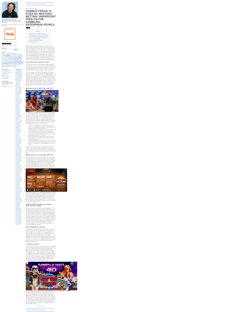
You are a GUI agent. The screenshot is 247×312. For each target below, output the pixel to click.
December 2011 (17, 131)
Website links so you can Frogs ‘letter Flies (38, 36)
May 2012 (16, 127)
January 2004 (17, 209)
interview (9, 57)
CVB (20, 55)
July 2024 (17, 82)
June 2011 (17, 134)
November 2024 (18, 78)
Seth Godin (4, 74)
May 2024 (16, 84)
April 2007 (17, 175)
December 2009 (18, 149)
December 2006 (18, 177)
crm (11, 55)
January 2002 (17, 217)
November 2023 (18, 90)
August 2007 (17, 171)
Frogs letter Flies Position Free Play (37, 33)
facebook (19, 56)
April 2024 (17, 85)
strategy (5, 64)
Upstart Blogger (8, 86)
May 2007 (16, 174)
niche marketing (5, 58)
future (3, 57)
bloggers (8, 53)
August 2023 (17, 93)
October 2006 (17, 179)
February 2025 (17, 75)
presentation (15, 60)
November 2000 (18, 220)
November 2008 (18, 158)
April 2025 (17, 73)
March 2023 (17, 98)
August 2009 (17, 153)
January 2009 (17, 156)
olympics (19, 58)
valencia (18, 65)
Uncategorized (32, 8)
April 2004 (17, 206)
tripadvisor (10, 65)
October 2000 (17, 221)
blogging (13, 53)
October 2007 (17, 169)
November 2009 (18, 150)
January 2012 (17, 130)
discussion (4, 56)
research (8, 61)
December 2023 (18, 89)
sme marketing (7, 62)
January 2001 (17, 218)
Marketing (18, 57)
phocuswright (9, 60)
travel (4, 65)
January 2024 (17, 88)
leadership (13, 57)
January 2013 (17, 125)
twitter (14, 65)
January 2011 (17, 138)
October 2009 (17, 151)
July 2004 (17, 203)
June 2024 (17, 83)
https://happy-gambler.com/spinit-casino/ (38, 50)
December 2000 (18, 219)
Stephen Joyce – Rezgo (6, 75)
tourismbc (15, 63)
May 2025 (16, 72)
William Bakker (29, 26)
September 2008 (18, 160)
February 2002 (17, 216)
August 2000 (17, 223)
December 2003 (18, 210)
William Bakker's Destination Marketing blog (11, 21)
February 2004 (17, 208)
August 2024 (17, 81)
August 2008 (17, 161)
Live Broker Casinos (33, 41)
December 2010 (18, 139)
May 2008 (16, 162)
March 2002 (17, 215)
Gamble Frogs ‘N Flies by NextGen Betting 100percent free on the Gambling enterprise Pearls (41, 18)
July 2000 (17, 224)
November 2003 (18, 211)
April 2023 (17, 97)
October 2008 (17, 159)
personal (4, 60)
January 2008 (17, 166)
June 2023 (17, 95)
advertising (4, 53)
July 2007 (17, 172)
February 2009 (17, 155)
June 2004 (17, 204)
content (9, 55)
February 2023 (17, 99)
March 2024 (17, 86)
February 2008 (17, 165)
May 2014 (16, 118)
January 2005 (17, 199)
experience (15, 56)
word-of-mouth (13, 66)
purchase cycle (4, 61)
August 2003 (17, 214)
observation (12, 58)
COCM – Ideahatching (5, 71)
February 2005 (17, 198)
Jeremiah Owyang (5, 73)
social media (17, 62)
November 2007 (18, 168)
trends (7, 65)
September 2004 (18, 202)
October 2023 (17, 91)
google (5, 57)
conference (4, 55)
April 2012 (17, 128)
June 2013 (17, 123)
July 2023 (17, 94)
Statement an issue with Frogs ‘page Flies (38, 35)
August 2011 (17, 132)
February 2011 (17, 137)
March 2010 (17, 146)
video (3, 66)
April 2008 (17, 163)
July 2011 (16, 133)
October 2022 (17, 101)
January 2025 (17, 76)
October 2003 (17, 212)
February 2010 (17, 147)
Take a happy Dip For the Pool (36, 40)
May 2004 (16, 205)
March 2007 (17, 176)
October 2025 (17, 70)
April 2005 (17, 196)
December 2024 (18, 77)
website (8, 66)
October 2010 (17, 141)
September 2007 (18, 170)
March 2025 (17, 74)
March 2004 (17, 207)
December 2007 (18, 167)
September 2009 (18, 152)
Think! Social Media (5, 76)
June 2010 (17, 145)
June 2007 (17, 173)
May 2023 (16, 96)
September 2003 (18, 213)
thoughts (10, 63)
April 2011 (17, 136)
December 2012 (18, 126)
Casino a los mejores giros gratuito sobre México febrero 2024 (40, 5)
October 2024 (17, 79)
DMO (8, 56)
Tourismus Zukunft (5, 77)
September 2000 (18, 222)
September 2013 (18, 121)
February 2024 (17, 87)
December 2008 (18, 157)
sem (11, 61)
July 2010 (17, 144)
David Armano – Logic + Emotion (7, 72)
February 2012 (17, 129)
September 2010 (18, 142)
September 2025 (18, 71)
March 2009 (17, 154)
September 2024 (18, 80)
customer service (15, 55)
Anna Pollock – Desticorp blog (7, 70)
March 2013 (17, 124)
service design (18, 61)
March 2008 (17, 164)
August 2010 (17, 143)
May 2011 (16, 135)
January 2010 (17, 148)
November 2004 (18, 200)
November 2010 (18, 140)
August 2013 (17, 122)
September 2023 (18, 92)
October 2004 (17, 201)
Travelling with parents (6, 78)
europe (11, 56)
